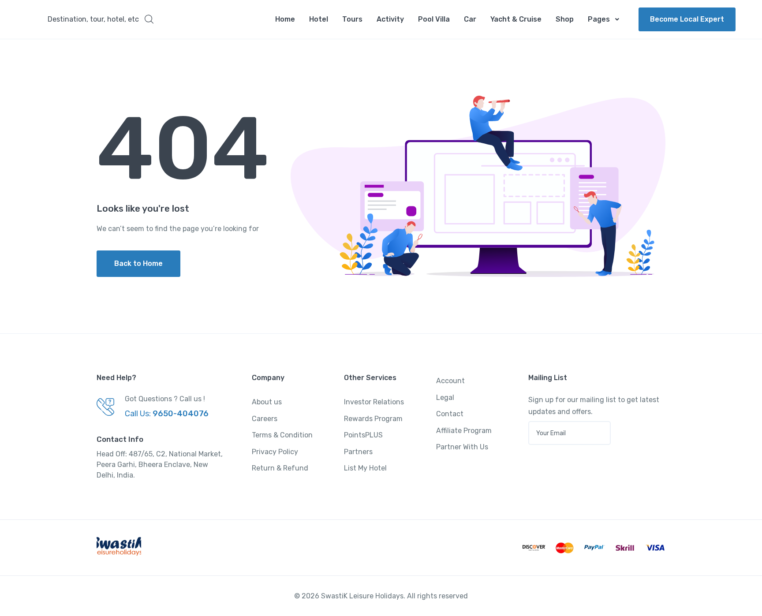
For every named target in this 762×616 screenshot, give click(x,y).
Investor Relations (374, 402)
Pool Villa (434, 19)
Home (285, 19)
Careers (264, 418)
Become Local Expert (687, 19)
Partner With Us (462, 447)
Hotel (318, 19)
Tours (352, 19)
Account (450, 381)
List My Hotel (365, 468)
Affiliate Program (464, 430)
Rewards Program (373, 418)
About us (267, 402)
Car (470, 19)
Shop (565, 19)
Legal (445, 397)
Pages (599, 19)
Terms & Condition (282, 435)
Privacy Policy (275, 452)
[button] (100, 19)
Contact (449, 414)
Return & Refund (280, 468)
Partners (358, 452)
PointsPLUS (363, 435)
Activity (390, 19)
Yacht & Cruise (516, 19)
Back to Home (138, 263)
